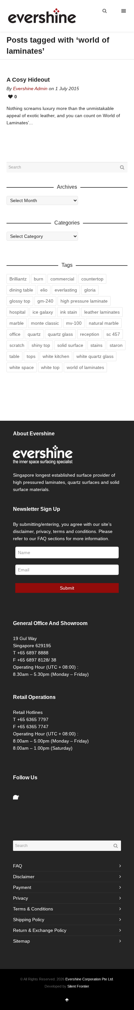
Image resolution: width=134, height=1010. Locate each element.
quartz (34, 334)
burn (38, 278)
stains (96, 345)
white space (21, 367)
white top (50, 367)
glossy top (19, 301)
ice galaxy (43, 312)
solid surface (70, 345)
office (14, 334)
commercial (62, 278)
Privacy (20, 898)
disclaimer (23, 531)
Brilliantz (18, 278)
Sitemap (21, 941)
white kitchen (56, 356)
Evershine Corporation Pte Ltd (89, 979)
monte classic (45, 323)
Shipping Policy (28, 919)
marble (16, 323)
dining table (21, 290)
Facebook (18, 794)
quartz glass (60, 334)
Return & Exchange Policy (39, 930)
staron (116, 345)
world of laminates (85, 367)
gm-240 (45, 301)
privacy (43, 531)
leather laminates (102, 312)
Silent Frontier (78, 986)
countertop (92, 278)
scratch (16, 345)
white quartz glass (95, 356)
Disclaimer (23, 876)
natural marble (104, 323)
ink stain (68, 312)
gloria (90, 290)
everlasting (66, 290)
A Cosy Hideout (28, 79)
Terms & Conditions (33, 908)
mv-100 (74, 323)
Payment (22, 887)
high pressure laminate (84, 301)
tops (31, 356)
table (14, 356)
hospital (17, 312)
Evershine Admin (30, 88)
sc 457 (113, 334)
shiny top (41, 345)
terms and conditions (74, 531)
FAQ (17, 865)
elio (43, 290)
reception (89, 334)
